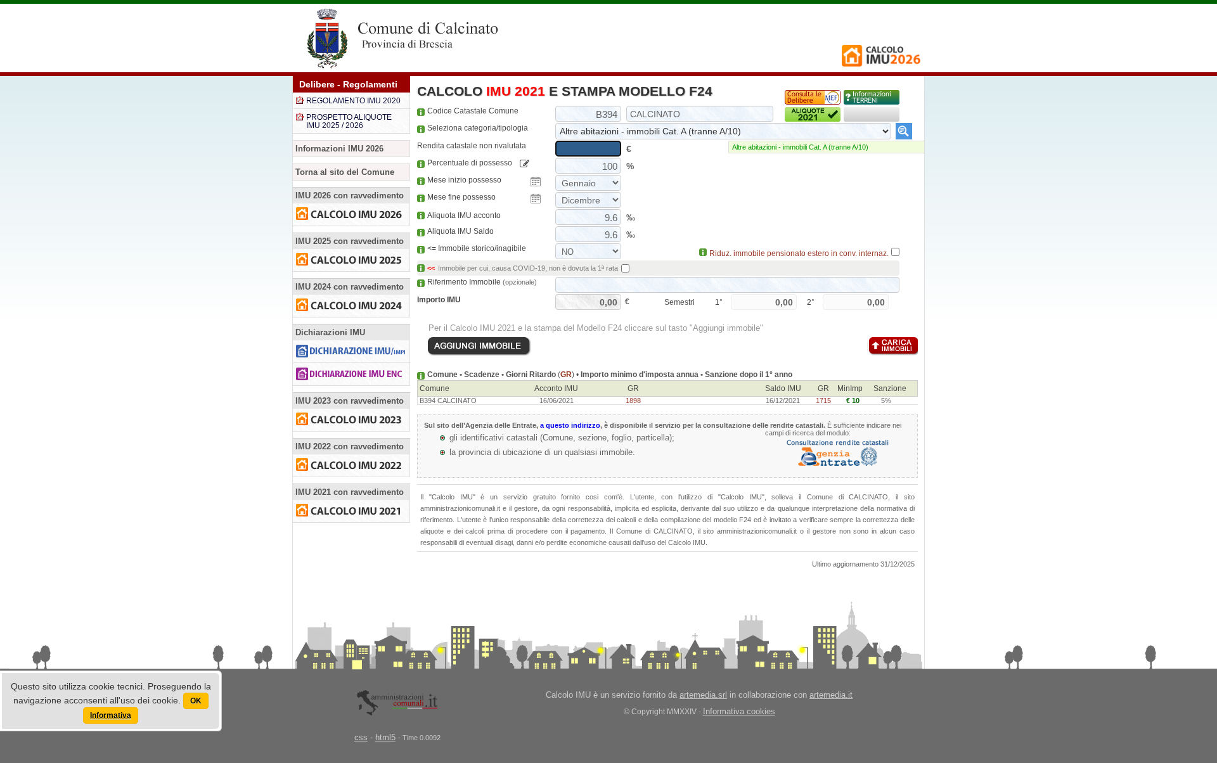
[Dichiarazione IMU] (351, 351)
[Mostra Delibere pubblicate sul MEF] (812, 97)
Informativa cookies (739, 711)
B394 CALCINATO (448, 400)
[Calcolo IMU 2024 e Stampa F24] (351, 306)
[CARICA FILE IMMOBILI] (892, 346)
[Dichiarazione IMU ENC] (351, 374)
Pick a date (536, 182)
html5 (385, 737)
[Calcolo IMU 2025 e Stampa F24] (351, 260)
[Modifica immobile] (524, 163)
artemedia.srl (703, 695)
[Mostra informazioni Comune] (871, 97)
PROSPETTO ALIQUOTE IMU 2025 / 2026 (349, 121)
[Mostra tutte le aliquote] (904, 131)
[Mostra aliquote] (812, 114)
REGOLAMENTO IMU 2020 (353, 100)
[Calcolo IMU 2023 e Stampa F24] (351, 420)
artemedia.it (831, 695)
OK (196, 700)
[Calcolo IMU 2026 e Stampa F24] (351, 214)
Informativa (110, 715)
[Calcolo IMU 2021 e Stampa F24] (351, 511)
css (361, 737)
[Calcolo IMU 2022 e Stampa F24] (351, 465)
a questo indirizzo (570, 425)
